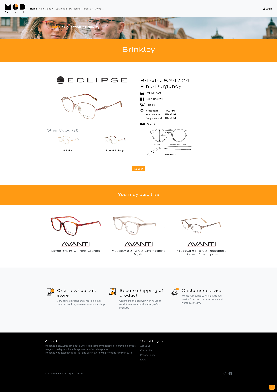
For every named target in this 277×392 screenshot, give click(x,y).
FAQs (143, 359)
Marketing (75, 8)
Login (268, 8)
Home (33, 8)
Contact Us (146, 350)
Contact (99, 8)
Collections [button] (45, 8)
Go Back (138, 168)
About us (88, 8)
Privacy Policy (147, 355)
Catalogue (61, 8)
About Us (145, 345)
